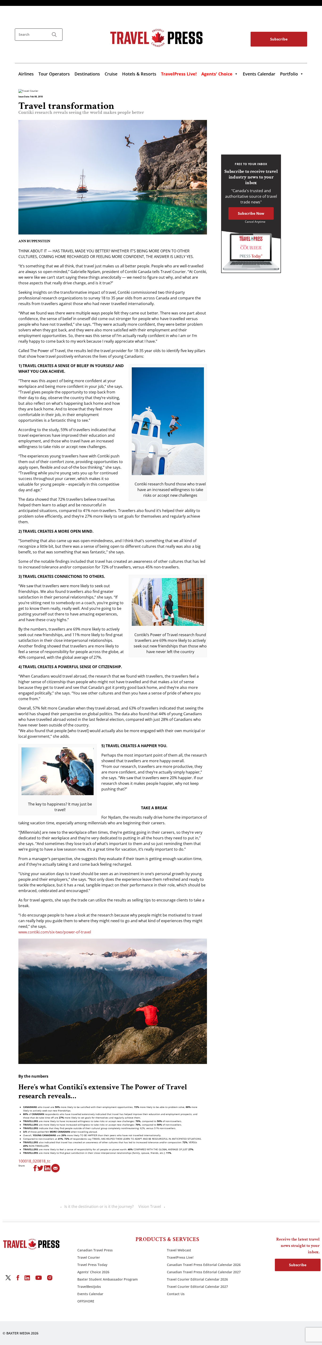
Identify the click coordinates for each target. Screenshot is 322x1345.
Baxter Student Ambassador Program (107, 1279)
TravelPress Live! (180, 1257)
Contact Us (176, 1294)
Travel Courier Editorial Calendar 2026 (197, 1279)
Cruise (111, 74)
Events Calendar (259, 74)
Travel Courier (88, 1257)
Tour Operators (54, 74)
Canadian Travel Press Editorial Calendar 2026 (204, 1264)
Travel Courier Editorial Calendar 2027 (197, 1286)
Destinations (87, 74)
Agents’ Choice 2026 (93, 1272)
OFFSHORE (85, 1301)
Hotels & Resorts (139, 74)
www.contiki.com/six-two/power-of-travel (54, 932)
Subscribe (279, 39)
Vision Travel (149, 1206)
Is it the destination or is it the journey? (99, 1206)
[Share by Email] (55, 1167)
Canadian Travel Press (95, 1250)
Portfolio (289, 74)
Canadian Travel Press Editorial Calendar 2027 (204, 1272)
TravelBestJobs (89, 1286)
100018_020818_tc (34, 1161)
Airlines (26, 74)
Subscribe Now (251, 213)
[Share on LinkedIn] (47, 1167)
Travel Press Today (92, 1264)
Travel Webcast (179, 1250)
